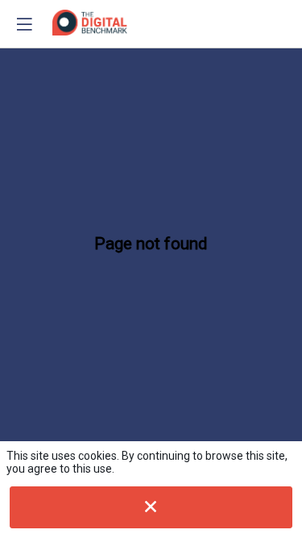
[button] (24, 24)
